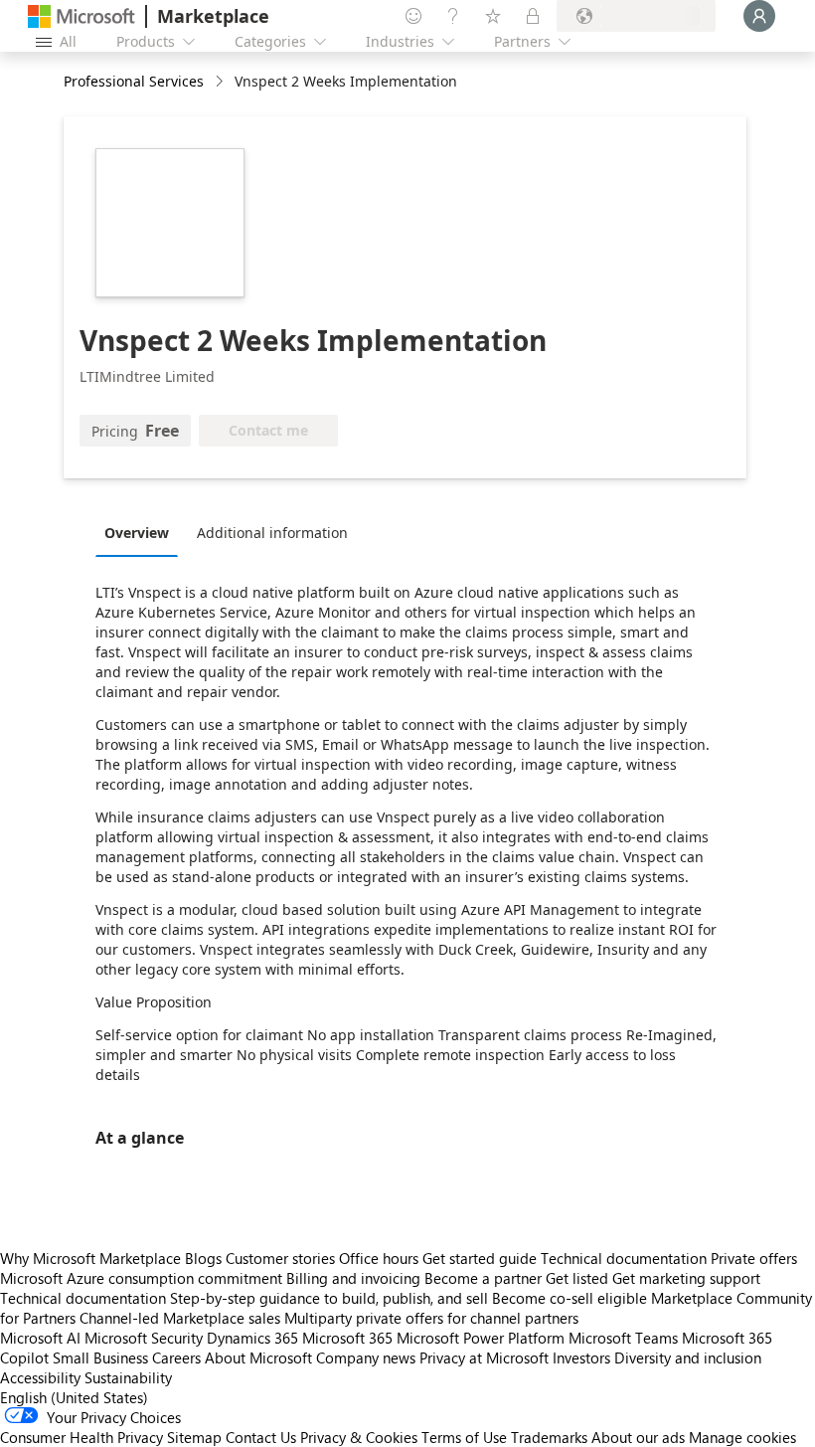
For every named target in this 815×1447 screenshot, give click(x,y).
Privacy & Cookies (358, 1437)
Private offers (754, 1258)
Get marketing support (686, 1278)
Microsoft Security (143, 1338)
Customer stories (280, 1258)
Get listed (577, 1278)
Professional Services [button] (134, 81)
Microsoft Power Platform (481, 1338)
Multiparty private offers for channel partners (431, 1318)
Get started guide (479, 1258)
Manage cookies (742, 1437)
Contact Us (261, 1437)
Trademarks (549, 1437)
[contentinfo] (221, 82)
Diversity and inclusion (687, 1357)
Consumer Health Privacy (81, 1437)
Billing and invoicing (353, 1278)
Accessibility (40, 1377)
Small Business (100, 1357)
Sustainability (128, 1377)
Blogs (203, 1258)
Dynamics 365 (252, 1338)
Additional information (272, 532)
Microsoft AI (40, 1338)
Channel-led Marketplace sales (180, 1318)
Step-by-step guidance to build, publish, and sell (329, 1298)
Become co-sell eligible (569, 1298)
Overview (136, 532)
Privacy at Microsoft (484, 1357)
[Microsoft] (81, 16)
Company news (365, 1357)
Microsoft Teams (623, 1338)
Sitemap (194, 1437)
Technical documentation (624, 1258)
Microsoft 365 (347, 1338)
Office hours (378, 1258)
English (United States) (74, 1397)
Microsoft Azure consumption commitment (143, 1278)
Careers (176, 1357)
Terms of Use (464, 1437)
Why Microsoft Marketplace (90, 1258)
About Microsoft (258, 1357)
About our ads (638, 1437)
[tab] (141, 532)
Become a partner (483, 1278)
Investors (581, 1357)
